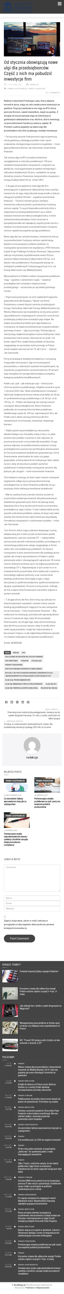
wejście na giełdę (49, 688)
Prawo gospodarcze (17, 89)
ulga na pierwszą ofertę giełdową (21, 688)
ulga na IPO (51, 684)
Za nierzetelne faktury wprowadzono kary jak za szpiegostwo (15, 801)
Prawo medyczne (26, 1081)
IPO (23, 653)
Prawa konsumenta (27, 1195)
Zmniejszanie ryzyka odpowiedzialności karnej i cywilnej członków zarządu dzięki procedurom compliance (16, 839)
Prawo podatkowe (36, 89)
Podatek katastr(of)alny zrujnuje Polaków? (39, 971)
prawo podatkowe (13, 665)
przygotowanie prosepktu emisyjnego (23, 669)
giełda (16, 653)
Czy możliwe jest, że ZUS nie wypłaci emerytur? (39, 1139)
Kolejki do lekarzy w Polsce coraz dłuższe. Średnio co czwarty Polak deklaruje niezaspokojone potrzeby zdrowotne (37, 1087)
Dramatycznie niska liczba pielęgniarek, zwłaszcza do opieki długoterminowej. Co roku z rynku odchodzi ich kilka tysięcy (34, 715)
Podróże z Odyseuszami (37, 1288)
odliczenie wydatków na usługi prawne (24, 657)
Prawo (21, 1064)
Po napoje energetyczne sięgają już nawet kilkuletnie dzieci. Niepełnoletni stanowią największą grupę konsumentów (37, 1201)
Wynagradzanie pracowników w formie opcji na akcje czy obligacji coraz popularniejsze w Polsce (40, 1026)
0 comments (54, 93)
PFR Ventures (11, 661)
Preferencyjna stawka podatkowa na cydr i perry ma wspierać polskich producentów (39, 1246)
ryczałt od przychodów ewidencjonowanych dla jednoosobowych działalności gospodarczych (29, 674)
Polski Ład (36, 661)
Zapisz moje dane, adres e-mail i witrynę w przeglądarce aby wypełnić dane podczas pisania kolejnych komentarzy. (29, 924)
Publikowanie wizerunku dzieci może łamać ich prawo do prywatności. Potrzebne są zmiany (39, 1100)
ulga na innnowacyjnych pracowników (23, 684)
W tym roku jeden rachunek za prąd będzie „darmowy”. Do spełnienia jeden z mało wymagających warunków (36, 1151)
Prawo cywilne (25, 1096)
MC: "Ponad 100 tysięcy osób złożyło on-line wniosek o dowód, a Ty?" (40, 1041)
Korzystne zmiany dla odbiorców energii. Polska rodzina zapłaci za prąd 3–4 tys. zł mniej (38, 991)
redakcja (34, 85)
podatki (24, 661)
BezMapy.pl (20, 1285)
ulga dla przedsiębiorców (17, 680)
